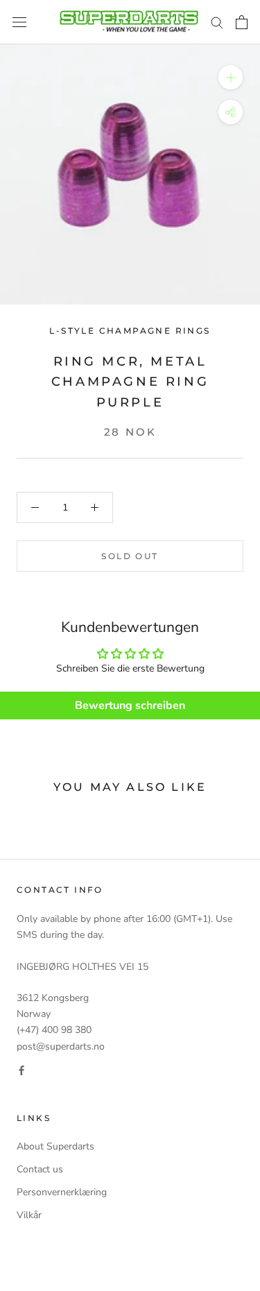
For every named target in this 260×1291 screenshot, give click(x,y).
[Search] (217, 22)
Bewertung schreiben (130, 705)
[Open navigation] (19, 22)
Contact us (40, 1169)
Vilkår (29, 1215)
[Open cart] (242, 22)
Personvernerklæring (62, 1192)
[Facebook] (21, 1070)
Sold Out (129, 556)
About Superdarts (55, 1146)
